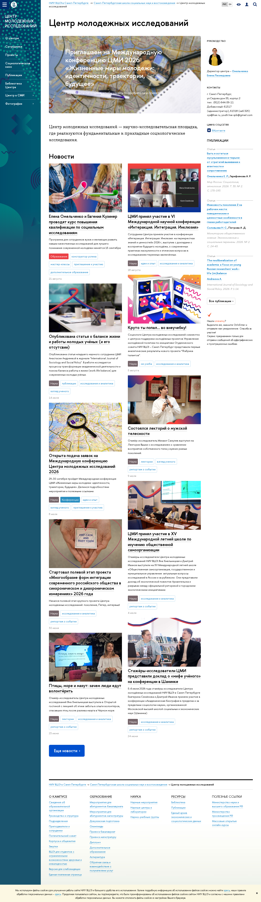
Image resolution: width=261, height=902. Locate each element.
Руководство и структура (63, 815)
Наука (135, 796)
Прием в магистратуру (103, 837)
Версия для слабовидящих (64, 869)
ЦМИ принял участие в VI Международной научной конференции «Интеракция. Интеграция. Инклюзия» (164, 222)
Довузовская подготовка (104, 821)
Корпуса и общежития (62, 841)
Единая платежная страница (65, 874)
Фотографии (13, 104)
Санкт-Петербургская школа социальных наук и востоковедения (128, 784)
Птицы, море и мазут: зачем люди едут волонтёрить (85, 688)
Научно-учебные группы (144, 817)
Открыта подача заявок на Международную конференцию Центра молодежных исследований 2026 (82, 464)
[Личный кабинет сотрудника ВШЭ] (247, 4)
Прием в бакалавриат (102, 831)
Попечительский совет (62, 835)
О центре (12, 38)
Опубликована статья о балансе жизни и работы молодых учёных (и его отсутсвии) (84, 342)
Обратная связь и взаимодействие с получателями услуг (101, 866)
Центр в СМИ (14, 95)
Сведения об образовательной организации (59, 806)
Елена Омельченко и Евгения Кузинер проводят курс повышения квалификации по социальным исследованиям (83, 224)
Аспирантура (97, 857)
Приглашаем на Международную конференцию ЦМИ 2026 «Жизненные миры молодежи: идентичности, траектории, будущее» (113, 67)
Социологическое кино (17, 65)
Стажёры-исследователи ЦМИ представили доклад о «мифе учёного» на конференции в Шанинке (164, 676)
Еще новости (65, 750)
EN (230, 4)
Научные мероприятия (143, 802)
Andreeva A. (214, 279)
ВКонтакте (218, 130)
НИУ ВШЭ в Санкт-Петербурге (68, 784)
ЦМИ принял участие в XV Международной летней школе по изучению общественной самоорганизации (159, 542)
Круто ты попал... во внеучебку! (157, 327)
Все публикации (220, 301)
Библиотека (178, 802)
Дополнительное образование (100, 849)
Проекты (11, 55)
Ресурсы (178, 796)
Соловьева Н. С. (217, 227)
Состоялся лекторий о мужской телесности (157, 430)
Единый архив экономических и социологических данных (186, 817)
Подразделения (58, 821)
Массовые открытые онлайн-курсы (224, 823)
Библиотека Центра (13, 85)
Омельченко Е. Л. (218, 176)
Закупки (53, 846)
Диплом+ (95, 842)
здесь (227, 890)
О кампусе (58, 796)
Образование (101, 796)
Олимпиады (96, 826)
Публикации (13, 75)
